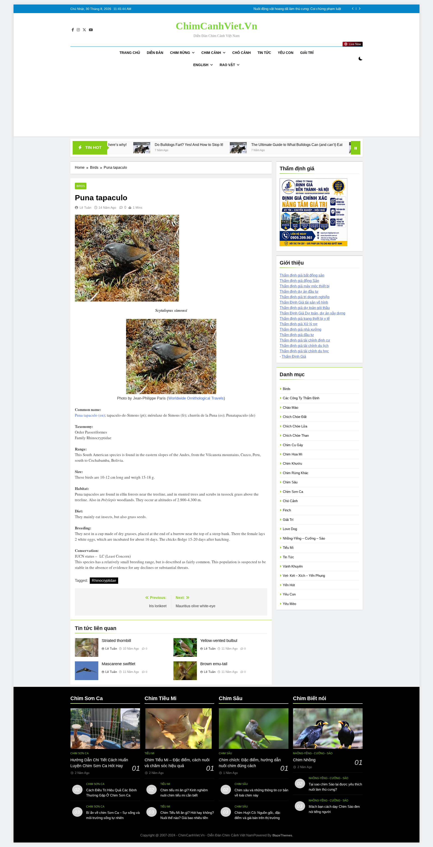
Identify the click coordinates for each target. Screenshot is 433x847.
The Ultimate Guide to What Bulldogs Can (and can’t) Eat (233, 145)
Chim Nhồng (304, 760)
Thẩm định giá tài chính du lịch (304, 346)
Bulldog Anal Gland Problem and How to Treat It (346, 145)
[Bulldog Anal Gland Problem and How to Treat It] (294, 147)
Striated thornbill (116, 640)
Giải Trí (306, 53)
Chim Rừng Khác (296, 473)
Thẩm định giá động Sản (299, 281)
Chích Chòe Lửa (295, 426)
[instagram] (78, 30)
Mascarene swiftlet (118, 664)
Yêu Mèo (289, 604)
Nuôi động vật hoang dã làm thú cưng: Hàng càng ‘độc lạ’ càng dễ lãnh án (287, 9)
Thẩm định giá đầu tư (297, 335)
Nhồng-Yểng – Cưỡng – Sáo (304, 538)
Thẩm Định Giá (294, 356)
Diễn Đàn (155, 53)
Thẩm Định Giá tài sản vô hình (304, 302)
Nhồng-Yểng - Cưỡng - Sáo (312, 753)
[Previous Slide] (353, 9)
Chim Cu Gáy (293, 445)
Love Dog (290, 529)
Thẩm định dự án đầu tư (299, 291)
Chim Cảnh (211, 53)
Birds (80, 186)
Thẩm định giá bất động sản (302, 275)
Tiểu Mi (288, 547)
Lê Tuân (85, 207)
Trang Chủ (130, 53)
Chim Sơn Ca (293, 492)
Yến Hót (289, 585)
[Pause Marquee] (355, 148)
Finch (287, 510)
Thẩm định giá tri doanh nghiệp (304, 297)
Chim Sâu (290, 482)
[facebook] (72, 30)
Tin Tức (264, 53)
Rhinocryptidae (104, 580)
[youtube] (91, 30)
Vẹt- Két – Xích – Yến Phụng (304, 575)
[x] (84, 30)
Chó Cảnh (241, 53)
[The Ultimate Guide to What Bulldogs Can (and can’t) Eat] (175, 147)
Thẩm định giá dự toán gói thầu (305, 308)
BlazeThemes (282, 835)
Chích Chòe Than (296, 435)
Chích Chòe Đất (294, 417)
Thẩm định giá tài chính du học (304, 351)
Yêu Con (285, 53)
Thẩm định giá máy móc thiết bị (304, 286)
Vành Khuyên (293, 566)
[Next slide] (360, 9)
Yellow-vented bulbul (218, 640)
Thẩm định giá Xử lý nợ (299, 324)
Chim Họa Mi (292, 454)
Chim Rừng (180, 53)
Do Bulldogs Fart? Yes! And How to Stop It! (126, 145)
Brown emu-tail (213, 664)
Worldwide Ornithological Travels (196, 398)
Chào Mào (290, 407)
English (200, 65)
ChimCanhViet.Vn (216, 26)
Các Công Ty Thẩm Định (301, 398)
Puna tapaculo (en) (90, 415)
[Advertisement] (216, 104)
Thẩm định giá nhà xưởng (300, 329)
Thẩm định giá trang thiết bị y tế (305, 319)
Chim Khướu (292, 463)
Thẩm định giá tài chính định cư (305, 340)
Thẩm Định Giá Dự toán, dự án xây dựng (312, 313)
